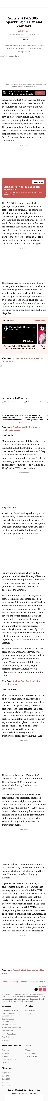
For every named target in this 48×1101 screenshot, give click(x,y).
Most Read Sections (11, 1045)
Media (28, 1045)
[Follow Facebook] (32, 989)
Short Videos (30, 1053)
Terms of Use (34, 1090)
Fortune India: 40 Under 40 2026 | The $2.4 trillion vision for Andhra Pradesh (19, 348)
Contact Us (33, 1093)
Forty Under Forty (9, 1034)
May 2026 (5, 1082)
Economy (5, 1056)
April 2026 (6, 1085)
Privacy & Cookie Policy (17, 1090)
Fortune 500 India (9, 1024)
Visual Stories (31, 1056)
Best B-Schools (8, 1037)
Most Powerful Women (11, 1027)
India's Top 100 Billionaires (8, 1014)
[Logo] (7, 11)
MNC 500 (5, 1040)
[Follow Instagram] (44, 989)
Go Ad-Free (38, 182)
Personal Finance (9, 1059)
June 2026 (6, 1079)
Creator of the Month (10, 1010)
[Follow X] (36, 989)
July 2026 (6, 1076)
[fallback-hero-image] (12, 407)
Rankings (6, 1006)
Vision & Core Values (18, 1093)
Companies (30, 1010)
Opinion (5, 1063)
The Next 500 (7, 1031)
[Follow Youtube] (40, 989)
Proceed (40, 93)
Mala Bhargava (24, 31)
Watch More (39, 321)
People (28, 1013)
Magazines (7, 1068)
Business (5, 1050)
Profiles (29, 1006)
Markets (5, 1053)
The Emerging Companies (8, 1020)
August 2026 (6, 1073)
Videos (28, 1050)
